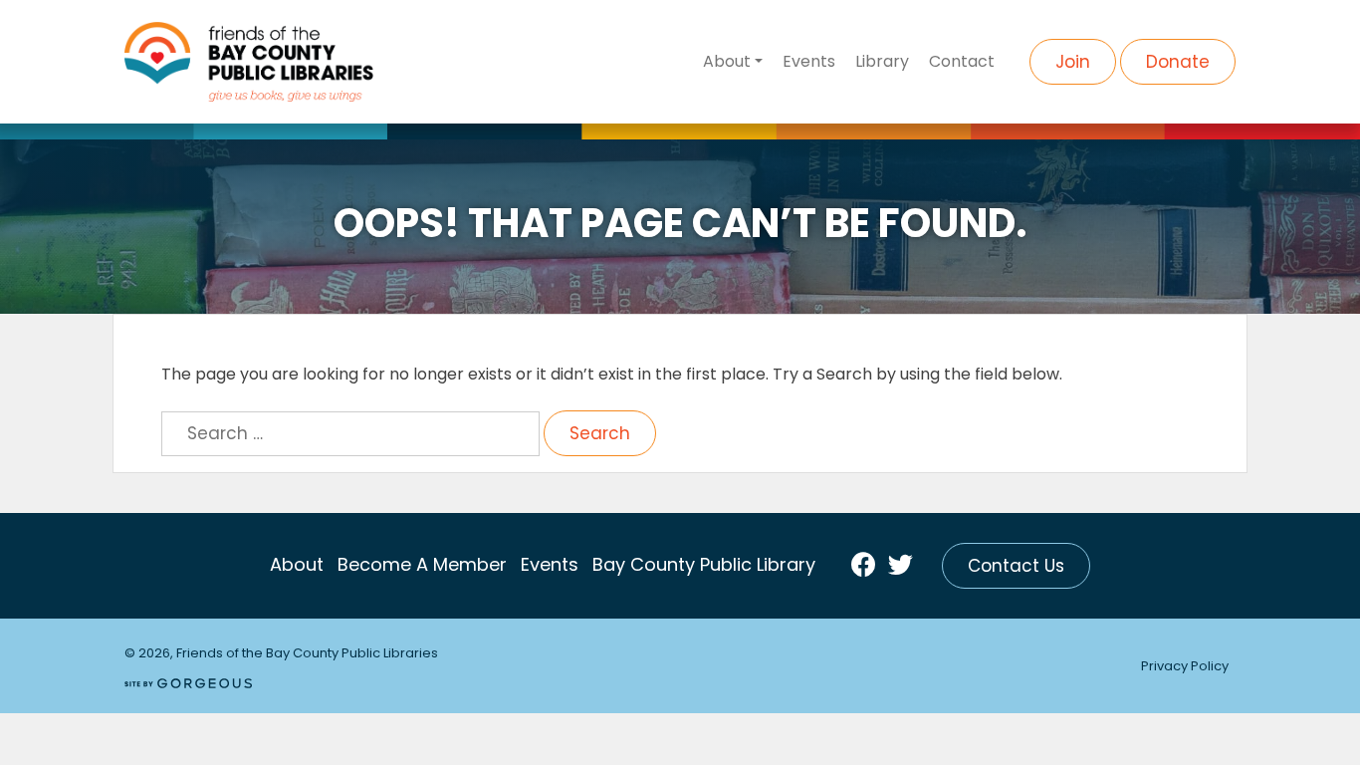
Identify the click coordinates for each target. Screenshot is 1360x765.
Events (809, 61)
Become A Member (422, 564)
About (727, 61)
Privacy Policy (1185, 665)
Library (882, 61)
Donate (1178, 62)
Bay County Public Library (703, 564)
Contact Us (1016, 566)
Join (1072, 62)
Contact (962, 61)
